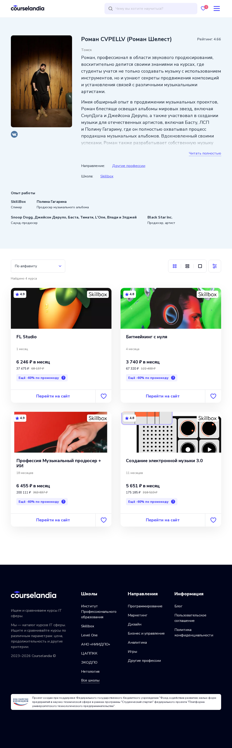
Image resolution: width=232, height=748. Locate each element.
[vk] (14, 134)
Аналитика (137, 642)
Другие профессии (128, 165)
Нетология (90, 671)
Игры (132, 651)
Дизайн (134, 624)
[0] (203, 8)
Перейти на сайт (53, 396)
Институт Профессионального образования (98, 612)
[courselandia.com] (27, 8)
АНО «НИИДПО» (95, 644)
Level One (89, 635)
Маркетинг (137, 615)
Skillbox (106, 176)
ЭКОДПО (89, 662)
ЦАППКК (89, 653)
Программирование (145, 606)
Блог (178, 606)
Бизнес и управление (146, 633)
